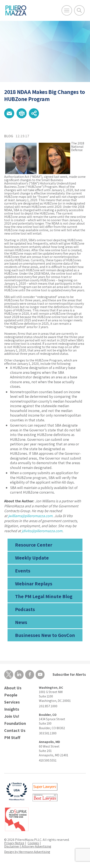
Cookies (33, 843)
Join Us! (11, 716)
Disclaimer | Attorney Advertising (27, 846)
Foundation (15, 723)
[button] (9, 113)
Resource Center (33, 544)
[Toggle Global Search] (79, 10)
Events (22, 570)
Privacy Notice (14, 843)
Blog (8, 136)
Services (12, 702)
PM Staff (12, 737)
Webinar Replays (33, 583)
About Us (12, 688)
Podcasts (25, 609)
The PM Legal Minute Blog (43, 596)
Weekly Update (32, 557)
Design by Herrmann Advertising (27, 852)
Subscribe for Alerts (69, 674)
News (21, 622)
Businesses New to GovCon (45, 635)
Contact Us (14, 730)
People (10, 695)
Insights (11, 709)
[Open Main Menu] (67, 10)
